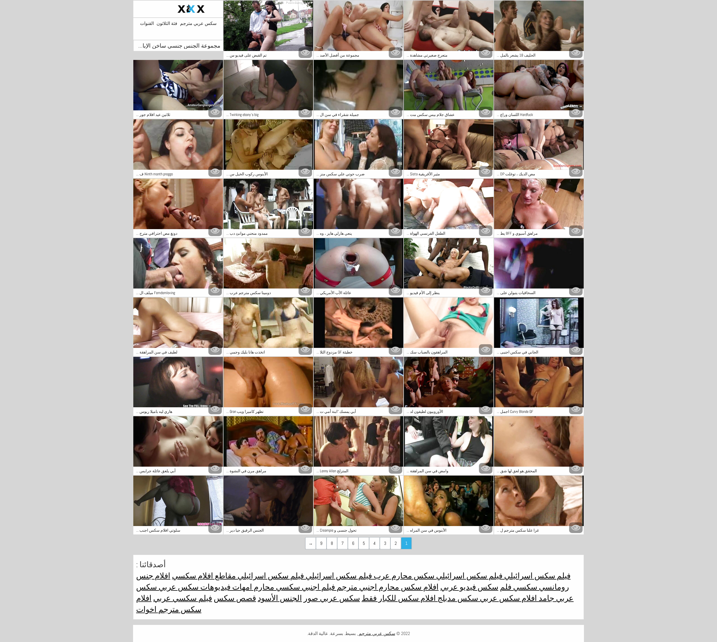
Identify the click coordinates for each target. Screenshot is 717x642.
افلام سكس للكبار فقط (399, 598)
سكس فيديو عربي (469, 587)
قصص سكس (235, 598)
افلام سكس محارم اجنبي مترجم (387, 587)
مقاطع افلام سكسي (204, 576)
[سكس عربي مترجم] (178, 9)
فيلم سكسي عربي (182, 598)
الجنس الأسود (280, 598)
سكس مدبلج (457, 598)
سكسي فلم (518, 587)
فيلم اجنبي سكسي (304, 587)
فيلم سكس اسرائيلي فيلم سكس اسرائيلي (502, 576)
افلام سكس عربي (507, 598)
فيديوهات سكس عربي (194, 587)
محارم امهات (252, 587)
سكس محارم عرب (403, 576)
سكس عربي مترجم (198, 23)
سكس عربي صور (332, 598)
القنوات (147, 23)
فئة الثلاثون (167, 23)
